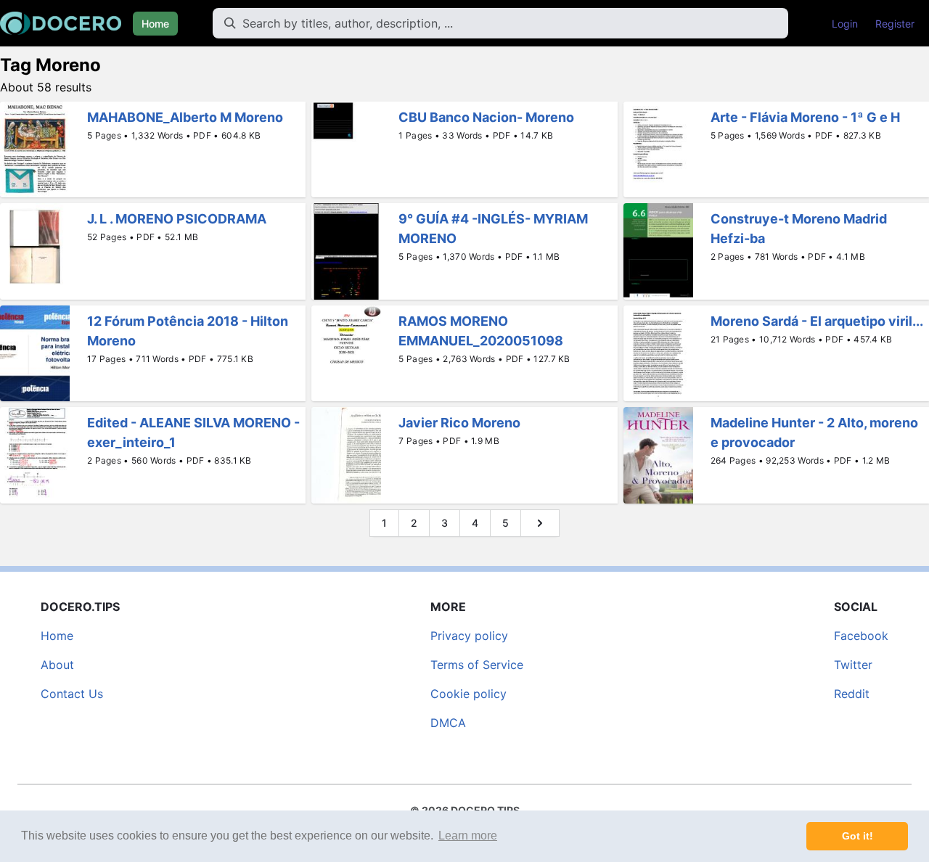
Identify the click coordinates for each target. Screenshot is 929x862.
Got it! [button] (857, 836)
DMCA (448, 722)
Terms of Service (476, 664)
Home (155, 23)
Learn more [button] (467, 835)
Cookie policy (468, 693)
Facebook (861, 635)
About (57, 664)
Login (845, 23)
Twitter (853, 664)
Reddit (851, 693)
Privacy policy (469, 635)
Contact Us (72, 693)
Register (894, 23)
